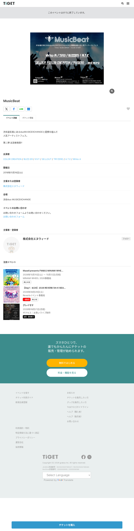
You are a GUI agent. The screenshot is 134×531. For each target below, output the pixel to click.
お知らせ (71, 393)
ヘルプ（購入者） (75, 412)
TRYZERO (58, 159)
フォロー (126, 239)
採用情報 (19, 447)
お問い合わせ (73, 421)
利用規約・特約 (22, 428)
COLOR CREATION (12, 159)
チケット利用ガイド (24, 397)
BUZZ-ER (28, 159)
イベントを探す (22, 393)
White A (77, 159)
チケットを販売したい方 (78, 397)
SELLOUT (46, 159)
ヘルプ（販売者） (75, 416)
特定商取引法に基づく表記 (27, 433)
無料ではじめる (67, 362)
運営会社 (19, 442)
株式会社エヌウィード (14, 186)
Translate (68, 480)
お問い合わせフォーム (14, 216)
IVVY (37, 159)
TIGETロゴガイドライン (77, 407)
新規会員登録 (21, 402)
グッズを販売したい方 (77, 402)
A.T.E (68, 159)
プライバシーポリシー (25, 437)
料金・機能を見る (67, 372)
